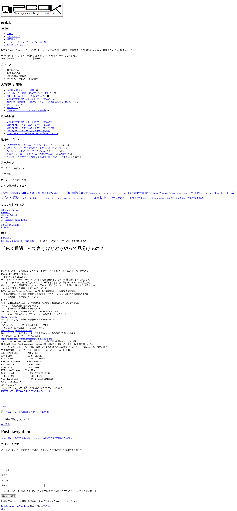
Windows (156, 193)
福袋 (191, 198)
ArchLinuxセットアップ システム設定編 (26, 151)
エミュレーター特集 (208, 193)
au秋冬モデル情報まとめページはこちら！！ (26, 390)
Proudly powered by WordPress (15, 506)
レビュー (108, 197)
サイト (22, 198)
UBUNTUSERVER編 (135, 193)
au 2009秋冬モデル (44, 193)
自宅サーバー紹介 (15, 45)
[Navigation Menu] (7, 28)
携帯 (134, 198)
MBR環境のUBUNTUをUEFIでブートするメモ (29, 99)
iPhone (69, 192)
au (24, 192)
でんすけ (194, 192)
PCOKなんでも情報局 (11, 241)
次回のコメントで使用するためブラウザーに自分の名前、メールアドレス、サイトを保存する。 (51, 490)
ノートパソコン (65, 198)
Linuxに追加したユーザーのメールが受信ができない (32, 133)
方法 (139, 198)
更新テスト (147, 198)
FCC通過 (5, 424)
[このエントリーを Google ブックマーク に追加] (25, 412)
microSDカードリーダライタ (103, 193)
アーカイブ (6, 168)
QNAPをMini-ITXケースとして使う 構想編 (28, 130)
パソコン (80, 198)
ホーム (10, 33)
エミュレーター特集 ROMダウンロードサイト (30, 93)
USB (146, 193)
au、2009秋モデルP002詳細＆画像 (55, 438)
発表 (168, 198)
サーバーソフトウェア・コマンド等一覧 (26, 42)
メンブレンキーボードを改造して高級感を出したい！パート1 (37, 157)
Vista (150, 193)
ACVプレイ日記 (8, 193)
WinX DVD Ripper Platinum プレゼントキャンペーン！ (33, 145)
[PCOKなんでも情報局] (32, 15)
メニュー (87, 198)
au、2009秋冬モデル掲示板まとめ (19, 438)
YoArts (46, 506)
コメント (5, 470)
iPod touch (81, 192)
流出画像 (154, 198)
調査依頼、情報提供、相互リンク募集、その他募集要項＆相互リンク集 (42, 102)
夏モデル (127, 198)
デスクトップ (54, 198)
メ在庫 (95, 197)
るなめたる (64, 154)
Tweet (3, 406)
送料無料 (199, 198)
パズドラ (74, 198)
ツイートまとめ (43, 198)
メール (5, 480)
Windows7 (164, 193)
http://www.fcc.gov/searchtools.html (16, 330)
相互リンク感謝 (178, 198)
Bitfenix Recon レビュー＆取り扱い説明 (26, 96)
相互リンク (12, 39)
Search (4, 58)
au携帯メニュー (59, 193)
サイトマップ (13, 36)
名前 (4, 475)
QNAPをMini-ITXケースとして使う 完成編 (28, 125)
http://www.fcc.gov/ (9, 317)
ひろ (62, 148)
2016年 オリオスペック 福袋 (20, 90)
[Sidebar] (3, 28)
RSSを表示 (6, 238)
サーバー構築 (30, 198)
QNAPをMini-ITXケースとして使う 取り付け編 (30, 128)
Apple (18, 192)
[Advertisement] (118, 261)
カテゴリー (6, 180)
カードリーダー (223, 193)
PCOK (115, 193)
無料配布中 (162, 198)
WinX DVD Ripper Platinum (179, 193)
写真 (120, 198)
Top (3, 508)
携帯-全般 (29, 241)
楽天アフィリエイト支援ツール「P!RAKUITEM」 (31, 154)
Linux (91, 193)
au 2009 (31, 193)
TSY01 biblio (122, 193)
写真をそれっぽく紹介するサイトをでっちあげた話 (32, 148)
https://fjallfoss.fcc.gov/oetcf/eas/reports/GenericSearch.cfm (26, 339)
